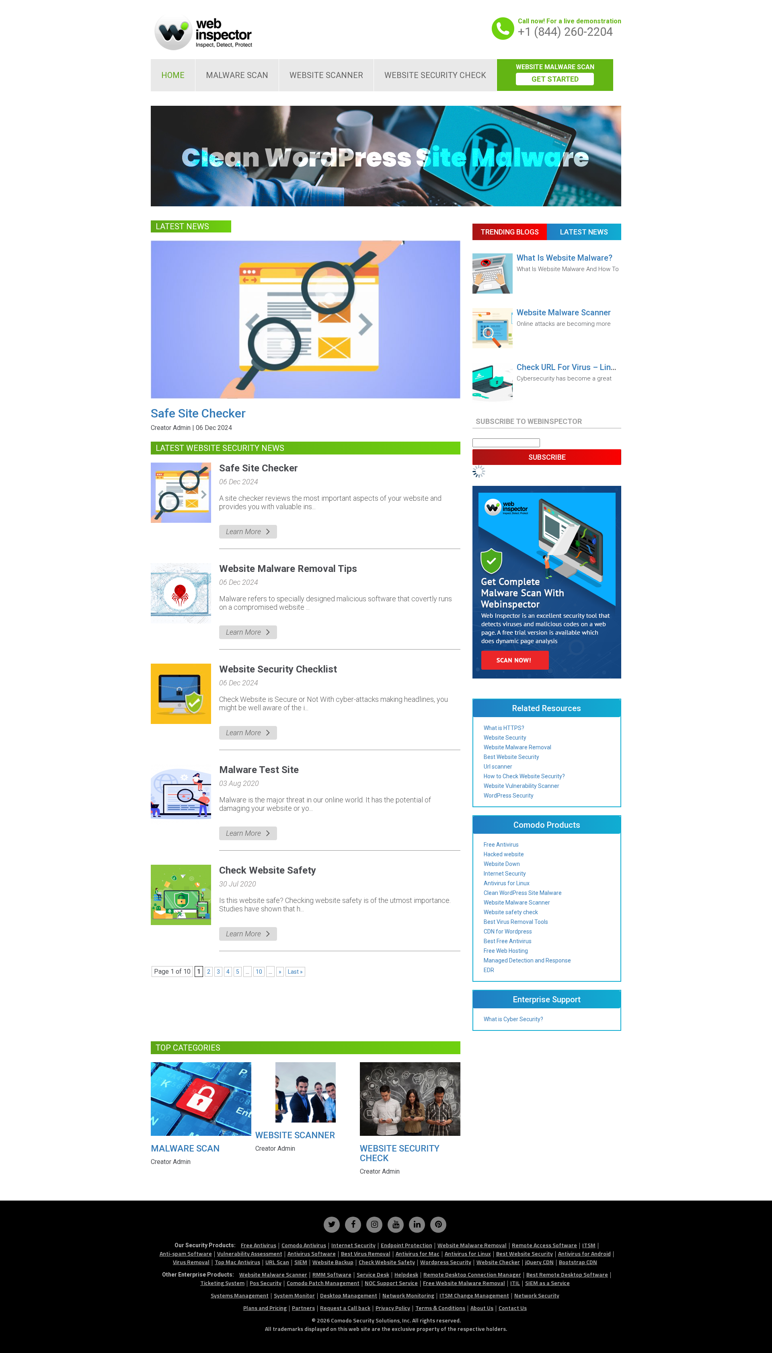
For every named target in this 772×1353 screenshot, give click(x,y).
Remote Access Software (544, 1245)
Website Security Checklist (278, 669)
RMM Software (331, 1274)
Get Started (555, 79)
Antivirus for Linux (507, 883)
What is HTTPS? (504, 728)
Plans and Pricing (265, 1308)
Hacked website (504, 854)
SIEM (300, 1262)
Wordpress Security (445, 1262)
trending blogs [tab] (509, 232)
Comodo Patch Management (323, 1283)
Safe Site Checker (198, 413)
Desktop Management (348, 1295)
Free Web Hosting (506, 951)
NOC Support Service (391, 1283)
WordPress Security (509, 795)
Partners (303, 1308)
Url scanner (498, 766)
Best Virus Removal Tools (516, 922)
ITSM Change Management (474, 1295)
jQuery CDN (539, 1262)
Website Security (505, 737)
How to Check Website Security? (524, 776)
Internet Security (505, 873)
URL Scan (277, 1262)
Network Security (536, 1295)
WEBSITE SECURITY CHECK (435, 75)
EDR (489, 970)
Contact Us (513, 1308)
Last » (295, 971)
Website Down (502, 864)
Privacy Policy (393, 1308)
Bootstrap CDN (578, 1262)
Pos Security (265, 1283)
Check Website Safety (267, 870)
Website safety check (511, 912)
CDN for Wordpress (508, 931)
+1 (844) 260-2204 (565, 32)
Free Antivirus (501, 844)
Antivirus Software (311, 1253)
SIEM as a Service (547, 1283)
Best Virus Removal (365, 1253)
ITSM (588, 1245)
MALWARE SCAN (237, 75)
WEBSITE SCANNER (326, 75)
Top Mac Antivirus (237, 1262)
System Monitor (294, 1295)
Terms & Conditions (440, 1308)
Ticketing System (222, 1283)
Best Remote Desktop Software (567, 1274)
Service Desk (373, 1274)
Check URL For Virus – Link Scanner (582, 367)
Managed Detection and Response (527, 960)
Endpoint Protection (406, 1245)
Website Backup (332, 1262)
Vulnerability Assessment (249, 1253)
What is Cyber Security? (513, 1019)
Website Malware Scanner (564, 312)
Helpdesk (406, 1274)
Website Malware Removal (517, 747)
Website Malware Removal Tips (288, 568)
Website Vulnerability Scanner (521, 786)
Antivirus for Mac (417, 1253)
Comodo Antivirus (303, 1245)
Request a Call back (345, 1308)
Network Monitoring (408, 1295)
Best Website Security (511, 757)
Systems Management (240, 1295)
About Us (481, 1308)
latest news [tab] (584, 232)
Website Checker (498, 1262)
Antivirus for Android (584, 1253)
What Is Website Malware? (564, 258)
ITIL (515, 1283)
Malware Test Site (259, 769)
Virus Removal (191, 1262)
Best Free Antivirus (508, 941)
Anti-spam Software (186, 1253)
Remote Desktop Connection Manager (472, 1274)
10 (259, 971)
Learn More (243, 531)
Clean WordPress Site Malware (523, 893)
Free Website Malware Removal (464, 1283)
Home (173, 75)
